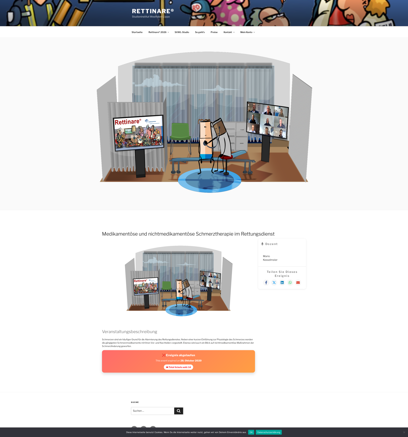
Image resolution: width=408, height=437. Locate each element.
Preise (214, 32)
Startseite (137, 32)
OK (251, 432)
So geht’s (200, 32)
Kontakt (228, 32)
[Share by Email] (298, 282)
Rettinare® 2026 (157, 32)
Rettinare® (153, 11)
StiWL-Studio (182, 32)
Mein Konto (246, 32)
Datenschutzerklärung (268, 432)
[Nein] (404, 432)
